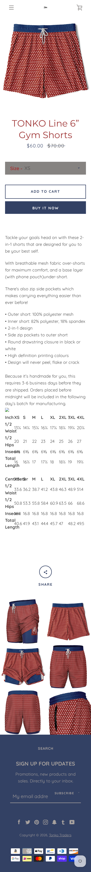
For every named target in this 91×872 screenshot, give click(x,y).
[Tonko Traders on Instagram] (45, 821)
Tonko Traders (60, 835)
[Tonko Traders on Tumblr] (63, 821)
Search (45, 748)
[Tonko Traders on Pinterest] (36, 821)
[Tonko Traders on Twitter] (27, 821)
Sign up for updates (45, 763)
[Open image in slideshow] (45, 60)
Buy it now (45, 208)
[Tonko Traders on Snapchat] (54, 821)
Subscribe (64, 793)
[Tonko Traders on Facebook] (18, 821)
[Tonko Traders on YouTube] (72, 821)
